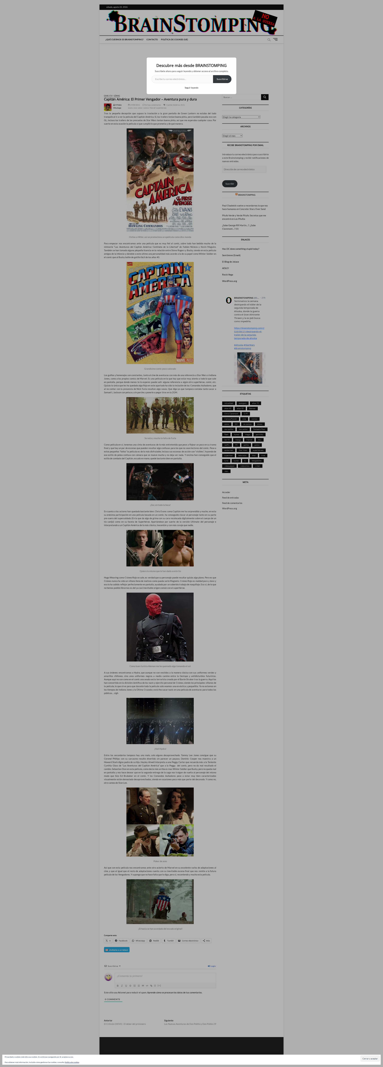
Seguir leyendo (191, 87)
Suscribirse (222, 79)
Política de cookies (72, 1062)
